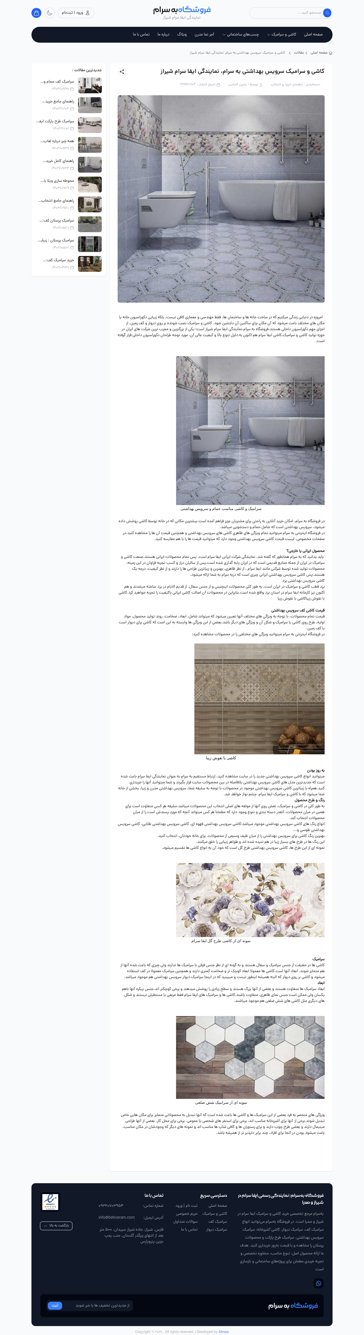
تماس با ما (141, 35)
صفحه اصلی (313, 35)
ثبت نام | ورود (186, 1206)
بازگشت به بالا (59, 1225)
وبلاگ (182, 35)
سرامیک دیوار (216, 1230)
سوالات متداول (185, 1222)
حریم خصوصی (187, 1214)
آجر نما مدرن (204, 35)
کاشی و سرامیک (284, 35)
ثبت (55, 1306)
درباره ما (163, 35)
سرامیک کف (217, 1222)
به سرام (249, 329)
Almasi (224, 1332)
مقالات (299, 53)
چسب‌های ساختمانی (243, 35)
